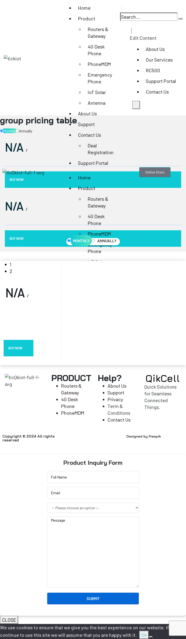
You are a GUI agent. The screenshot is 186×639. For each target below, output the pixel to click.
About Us (87, 113)
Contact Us (89, 135)
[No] (151, 637)
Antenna (96, 103)
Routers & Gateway (98, 32)
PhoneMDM (99, 64)
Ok (144, 635)
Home (84, 8)
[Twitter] (84, 440)
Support (86, 124)
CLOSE (9, 620)
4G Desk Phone (96, 50)
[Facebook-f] (70, 440)
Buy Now (15, 348)
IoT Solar (97, 92)
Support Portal (93, 163)
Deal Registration (101, 149)
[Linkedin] (97, 440)
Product (86, 18)
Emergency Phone (100, 78)
